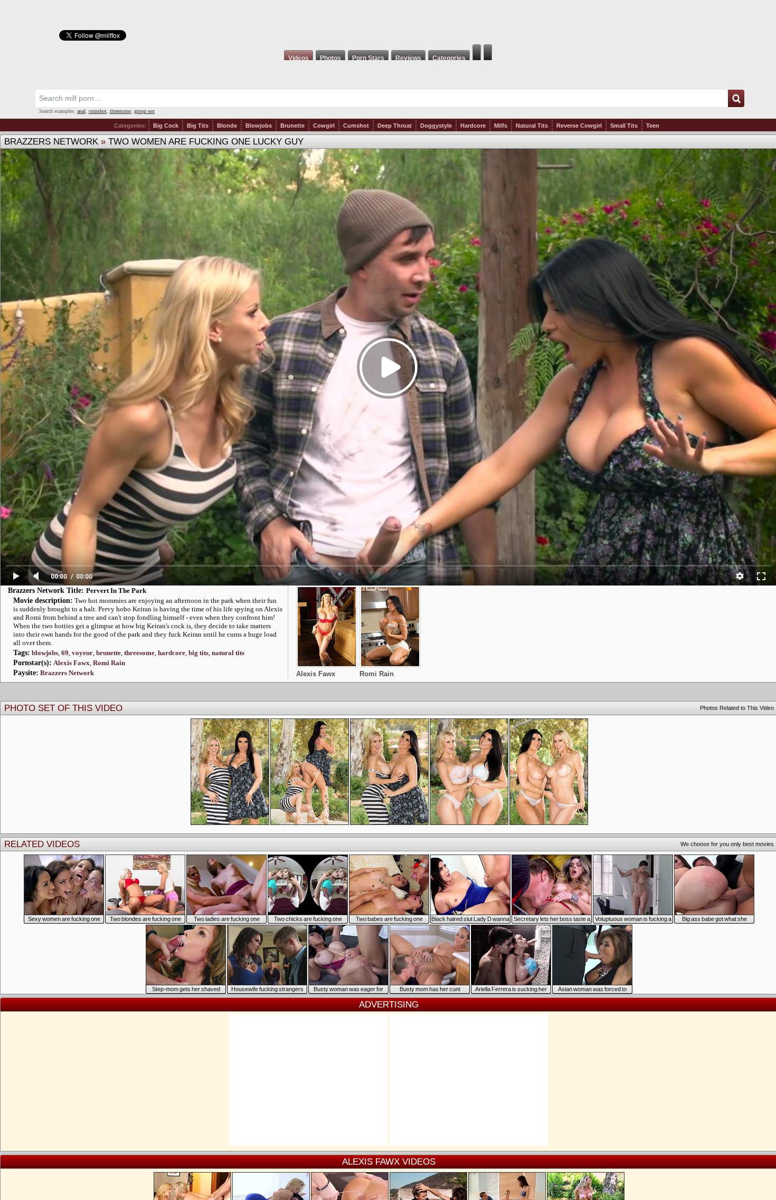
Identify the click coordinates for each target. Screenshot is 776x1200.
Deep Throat (394, 125)
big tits (198, 653)
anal (81, 111)
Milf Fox (388, 22)
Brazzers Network (51, 142)
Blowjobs (258, 125)
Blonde (227, 125)
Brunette (292, 125)
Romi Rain (109, 663)
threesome (120, 111)
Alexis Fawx (71, 663)
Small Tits (624, 125)
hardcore (171, 653)
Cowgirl (324, 125)
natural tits (228, 653)
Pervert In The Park (116, 590)
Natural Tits (532, 125)
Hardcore (473, 125)
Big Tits (198, 125)
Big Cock (165, 125)
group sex (144, 111)
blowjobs (45, 653)
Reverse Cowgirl (579, 125)
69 (65, 653)
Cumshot (356, 125)
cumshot (98, 111)
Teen (652, 125)
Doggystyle (436, 125)
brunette (108, 653)
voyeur (82, 653)
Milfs (500, 125)
